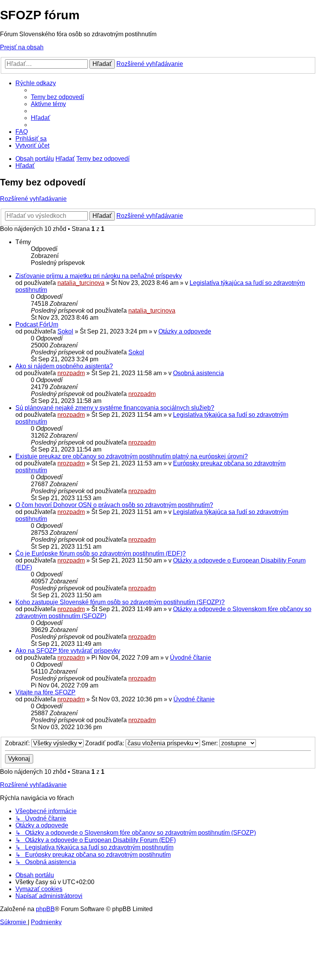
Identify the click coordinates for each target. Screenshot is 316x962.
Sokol (65, 331)
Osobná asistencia (198, 373)
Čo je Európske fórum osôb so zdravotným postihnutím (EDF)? (100, 553)
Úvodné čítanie (190, 657)
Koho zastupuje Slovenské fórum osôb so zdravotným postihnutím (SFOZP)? (120, 602)
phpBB (45, 909)
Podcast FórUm (36, 324)
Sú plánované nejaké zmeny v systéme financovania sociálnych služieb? (114, 407)
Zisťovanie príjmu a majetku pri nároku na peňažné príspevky (98, 276)
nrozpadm (71, 373)
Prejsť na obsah (22, 47)
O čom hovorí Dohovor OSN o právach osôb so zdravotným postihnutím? (114, 505)
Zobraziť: (18, 743)
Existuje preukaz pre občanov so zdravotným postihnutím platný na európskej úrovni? (131, 456)
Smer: (210, 743)
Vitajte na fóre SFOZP (45, 692)
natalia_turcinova (80, 283)
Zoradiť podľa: (105, 743)
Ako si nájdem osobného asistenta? (64, 366)
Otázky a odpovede (184, 331)
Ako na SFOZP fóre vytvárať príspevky (67, 650)
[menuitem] (57, 97)
